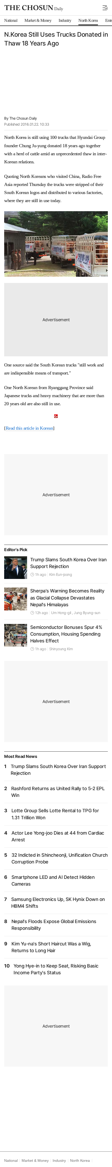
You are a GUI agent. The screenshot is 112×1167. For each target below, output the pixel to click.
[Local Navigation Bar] (105, 7)
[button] (105, 7)
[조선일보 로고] (33, 8)
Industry (59, 1160)
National (10, 1160)
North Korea (80, 1160)
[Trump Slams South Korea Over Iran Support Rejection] (15, 567)
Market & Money (35, 1160)
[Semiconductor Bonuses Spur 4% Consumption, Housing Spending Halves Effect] (15, 635)
